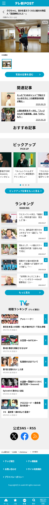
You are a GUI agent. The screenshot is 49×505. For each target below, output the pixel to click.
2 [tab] (23, 185)
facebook (24, 436)
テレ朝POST (24, 3)
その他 (14, 452)
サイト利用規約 (34, 469)
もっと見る (24, 292)
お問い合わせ (10, 469)
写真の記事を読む (24, 74)
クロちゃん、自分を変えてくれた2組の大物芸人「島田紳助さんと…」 (25, 452)
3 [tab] (26, 185)
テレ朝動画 (32, 461)
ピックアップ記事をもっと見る (24, 190)
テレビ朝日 (9, 461)
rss (35, 436)
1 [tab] (20, 185)
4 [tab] (28, 185)
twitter (14, 436)
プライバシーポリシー (14, 476)
